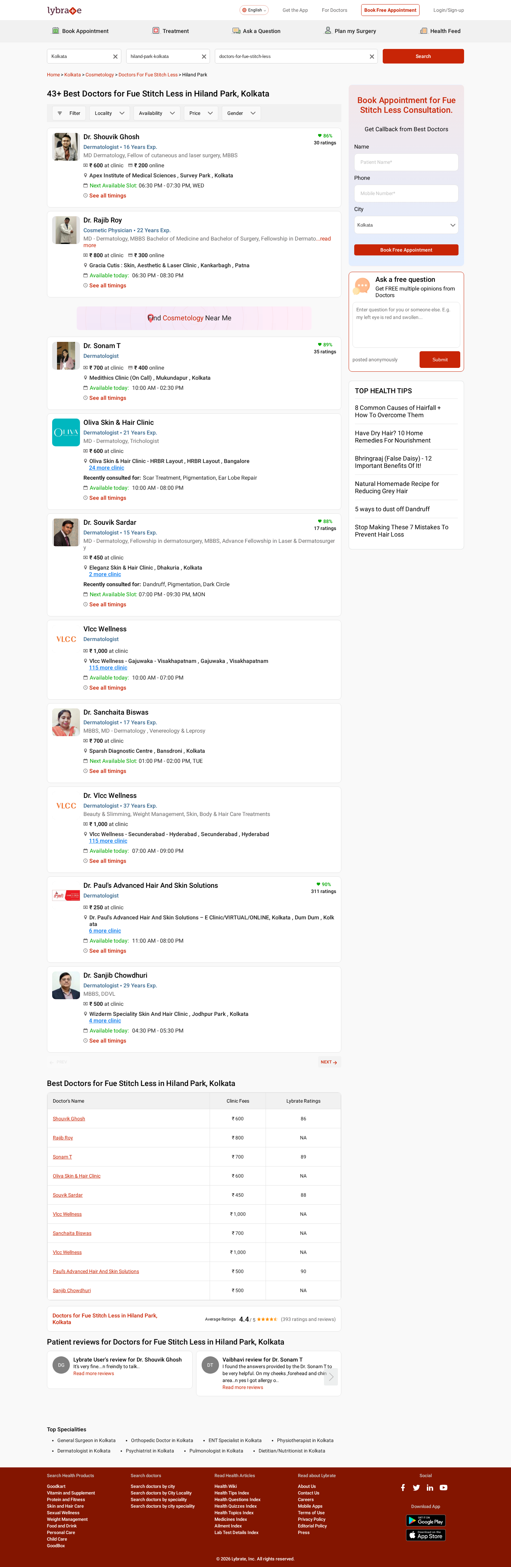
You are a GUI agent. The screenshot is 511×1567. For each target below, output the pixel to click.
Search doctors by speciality (159, 1499)
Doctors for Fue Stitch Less (148, 74)
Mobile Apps (310, 1506)
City (359, 209)
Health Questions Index (237, 1499)
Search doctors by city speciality (163, 1506)
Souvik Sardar (68, 1195)
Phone (362, 178)
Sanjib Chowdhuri (72, 1290)
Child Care (57, 1539)
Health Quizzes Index (235, 1506)
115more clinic (108, 667)
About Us (307, 1486)
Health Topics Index (234, 1512)
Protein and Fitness (66, 1499)
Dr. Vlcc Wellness (110, 795)
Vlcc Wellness (105, 629)
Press (304, 1532)
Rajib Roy (63, 1137)
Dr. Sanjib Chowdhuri (115, 975)
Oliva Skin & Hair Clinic (118, 422)
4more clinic (105, 1020)
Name (361, 146)
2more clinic (105, 574)
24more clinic (106, 467)
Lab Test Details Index (236, 1532)
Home (53, 74)
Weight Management (67, 1519)
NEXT (326, 1062)
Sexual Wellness (63, 1512)
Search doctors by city (153, 1486)
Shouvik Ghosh (69, 1118)
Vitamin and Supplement (71, 1493)
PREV (62, 1062)
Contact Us (308, 1493)
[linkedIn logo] (430, 1490)
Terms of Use (311, 1512)
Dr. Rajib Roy (102, 220)
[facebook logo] (403, 1490)
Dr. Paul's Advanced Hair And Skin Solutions (150, 885)
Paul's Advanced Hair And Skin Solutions (96, 1271)
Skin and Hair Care (65, 1506)
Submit (440, 359)
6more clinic (105, 930)
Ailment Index (228, 1525)
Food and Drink (62, 1525)
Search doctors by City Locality (161, 1493)
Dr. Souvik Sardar (109, 522)
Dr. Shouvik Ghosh (111, 137)
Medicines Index (230, 1519)
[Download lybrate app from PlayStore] (426, 1525)
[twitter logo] (416, 1490)
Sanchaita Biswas (72, 1233)
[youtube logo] (443, 1490)
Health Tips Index (231, 1493)
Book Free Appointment (390, 10)
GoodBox (56, 1545)
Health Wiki (225, 1486)
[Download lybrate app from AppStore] (426, 1539)
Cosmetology (100, 74)
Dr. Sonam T (102, 346)
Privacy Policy (311, 1519)
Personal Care (61, 1532)
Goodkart (56, 1486)
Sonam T (62, 1157)
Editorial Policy (312, 1525)
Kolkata (72, 74)
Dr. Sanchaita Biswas (115, 712)
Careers (306, 1499)
